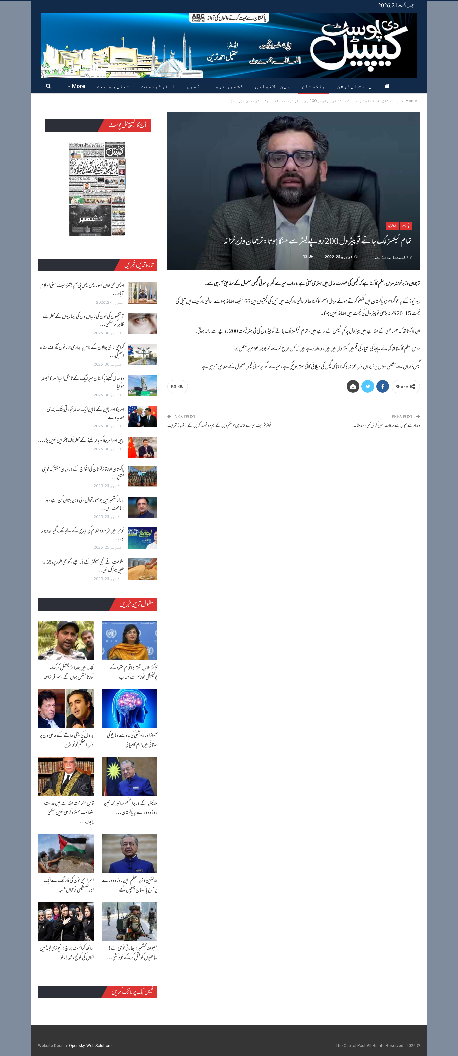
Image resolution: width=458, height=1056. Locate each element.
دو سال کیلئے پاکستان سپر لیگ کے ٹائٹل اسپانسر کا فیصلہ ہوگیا (82, 383)
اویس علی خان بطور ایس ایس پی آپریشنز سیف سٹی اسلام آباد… (82, 290)
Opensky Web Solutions (91, 1045)
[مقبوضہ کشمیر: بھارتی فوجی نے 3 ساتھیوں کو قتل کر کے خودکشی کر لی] (129, 921)
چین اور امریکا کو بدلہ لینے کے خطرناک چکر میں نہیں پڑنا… (81, 441)
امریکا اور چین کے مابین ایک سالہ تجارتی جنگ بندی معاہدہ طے (85, 414)
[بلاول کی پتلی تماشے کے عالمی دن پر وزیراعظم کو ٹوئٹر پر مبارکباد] (66, 708)
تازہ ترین (392, 225)
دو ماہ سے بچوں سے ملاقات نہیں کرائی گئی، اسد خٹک (386, 426)
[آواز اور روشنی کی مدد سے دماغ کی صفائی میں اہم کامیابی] (129, 708)
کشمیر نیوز (227, 86)
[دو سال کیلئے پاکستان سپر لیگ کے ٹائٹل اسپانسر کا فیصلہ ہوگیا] (142, 385)
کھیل (193, 86)
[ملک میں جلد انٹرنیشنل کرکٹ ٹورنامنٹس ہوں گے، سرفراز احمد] (66, 640)
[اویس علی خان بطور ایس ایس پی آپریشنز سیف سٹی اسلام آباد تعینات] (142, 293)
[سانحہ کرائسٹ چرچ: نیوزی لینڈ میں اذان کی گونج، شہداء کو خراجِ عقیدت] (66, 921)
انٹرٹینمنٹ (158, 86)
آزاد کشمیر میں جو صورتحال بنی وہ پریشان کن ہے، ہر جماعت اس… (84, 505)
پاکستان (313, 86)
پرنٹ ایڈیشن (354, 86)
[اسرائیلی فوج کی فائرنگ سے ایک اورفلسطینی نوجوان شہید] (66, 853)
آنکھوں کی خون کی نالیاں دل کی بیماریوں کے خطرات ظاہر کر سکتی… (83, 321)
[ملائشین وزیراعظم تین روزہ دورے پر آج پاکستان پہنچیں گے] (129, 853)
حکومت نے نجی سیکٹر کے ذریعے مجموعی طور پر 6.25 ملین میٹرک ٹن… (83, 566)
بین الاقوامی (272, 86)
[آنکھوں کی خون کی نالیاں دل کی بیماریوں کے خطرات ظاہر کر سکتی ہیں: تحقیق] (142, 323)
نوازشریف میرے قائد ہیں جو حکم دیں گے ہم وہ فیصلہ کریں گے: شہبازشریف (219, 426)
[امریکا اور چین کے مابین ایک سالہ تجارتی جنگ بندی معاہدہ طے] (142, 416)
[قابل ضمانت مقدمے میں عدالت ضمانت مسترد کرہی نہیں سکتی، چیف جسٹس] (66, 776)
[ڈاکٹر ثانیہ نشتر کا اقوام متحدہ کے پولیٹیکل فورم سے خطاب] (129, 640)
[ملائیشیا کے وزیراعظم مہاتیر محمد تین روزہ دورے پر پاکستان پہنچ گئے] (129, 776)
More (78, 86)
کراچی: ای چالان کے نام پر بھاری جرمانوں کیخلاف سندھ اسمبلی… (81, 352)
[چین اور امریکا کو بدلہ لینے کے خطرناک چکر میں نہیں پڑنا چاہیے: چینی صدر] (142, 447)
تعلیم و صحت (113, 86)
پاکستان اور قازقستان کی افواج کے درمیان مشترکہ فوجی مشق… (83, 474)
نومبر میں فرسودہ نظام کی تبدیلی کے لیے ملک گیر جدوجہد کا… (82, 535)
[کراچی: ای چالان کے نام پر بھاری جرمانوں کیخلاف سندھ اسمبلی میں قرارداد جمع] (142, 355)
